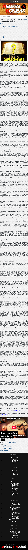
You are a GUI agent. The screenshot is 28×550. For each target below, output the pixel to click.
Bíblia (4, 445)
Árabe (16, 536)
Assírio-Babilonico (16, 530)
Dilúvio (16, 489)
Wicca (16, 517)
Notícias (16, 474)
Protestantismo (16, 504)
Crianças (15, 496)
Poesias (16, 471)
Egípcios (15, 528)
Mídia (4, 27)
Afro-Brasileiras (16, 513)
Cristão (16, 535)
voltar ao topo (4, 450)
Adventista (16, 516)
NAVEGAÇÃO (14, 1)
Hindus (16, 533)
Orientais (15, 521)
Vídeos (16, 473)
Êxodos (16, 490)
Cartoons (15, 470)
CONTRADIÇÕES (12, 442)
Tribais (16, 512)
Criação (16, 493)
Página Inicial (15, 458)
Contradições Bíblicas (8, 447)
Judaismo (15, 511)
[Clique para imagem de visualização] (14, 50)
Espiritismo (16, 508)
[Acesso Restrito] (23, 544)
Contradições (16, 482)
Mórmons (15, 514)
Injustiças (15, 488)
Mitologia (15, 494)
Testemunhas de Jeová (16, 520)
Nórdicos (15, 537)
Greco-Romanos (15, 532)
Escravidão (16, 484)
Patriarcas (16, 492)
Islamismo (16, 509)
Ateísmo (16, 459)
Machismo (16, 485)
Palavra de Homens (8, 448)
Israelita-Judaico (15, 531)
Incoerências (15, 483)
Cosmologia (16, 461)
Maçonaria (16, 518)
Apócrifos (16, 487)
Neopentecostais (15, 507)
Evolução (15, 460)
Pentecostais (15, 506)
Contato (16, 463)
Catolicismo (16, 503)
